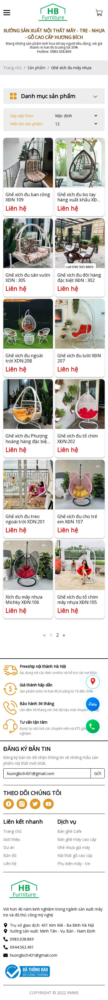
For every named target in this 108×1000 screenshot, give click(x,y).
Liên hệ (9, 863)
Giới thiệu (11, 839)
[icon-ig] (22, 804)
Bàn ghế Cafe (69, 831)
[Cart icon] (100, 12)
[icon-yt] (48, 804)
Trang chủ (12, 67)
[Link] (53, 12)
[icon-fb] (8, 804)
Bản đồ (9, 855)
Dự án (8, 847)
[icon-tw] (35, 804)
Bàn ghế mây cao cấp (76, 839)
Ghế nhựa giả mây (73, 847)
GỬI (97, 773)
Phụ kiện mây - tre (73, 863)
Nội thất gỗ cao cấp (74, 855)
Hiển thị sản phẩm (26, 123)
